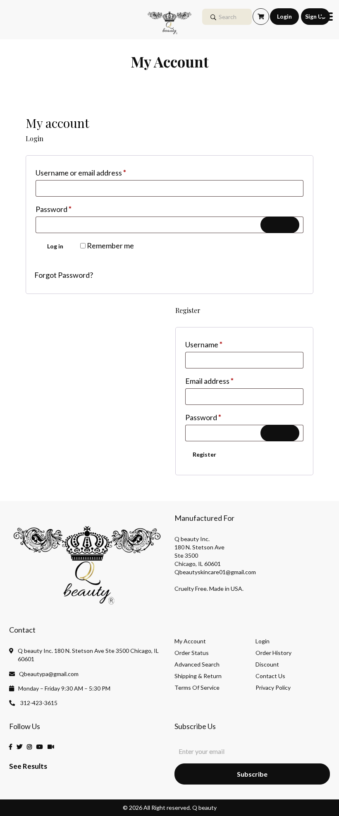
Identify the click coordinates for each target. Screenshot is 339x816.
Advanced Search (197, 664)
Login (284, 16)
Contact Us (270, 676)
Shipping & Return (198, 676)
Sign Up (315, 16)
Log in (55, 246)
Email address (224, 380)
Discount (267, 664)
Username (218, 344)
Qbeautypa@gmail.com (49, 673)
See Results (28, 766)
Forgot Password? (63, 274)
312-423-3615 (38, 702)
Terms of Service (197, 687)
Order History (273, 653)
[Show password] (279, 225)
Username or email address (96, 172)
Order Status (191, 653)
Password (68, 209)
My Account (190, 641)
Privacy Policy (273, 687)
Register (204, 454)
